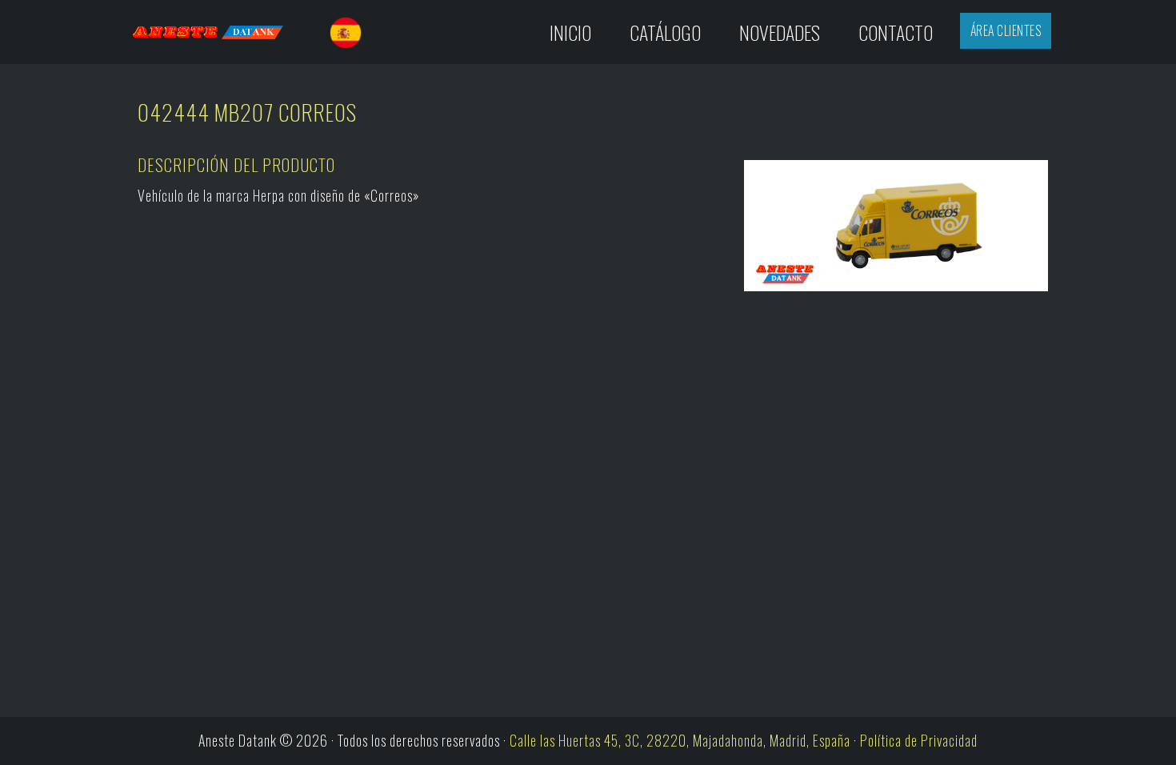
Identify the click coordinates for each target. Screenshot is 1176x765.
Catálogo (665, 32)
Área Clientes (1006, 30)
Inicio (570, 32)
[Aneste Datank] (223, 32)
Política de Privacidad (919, 740)
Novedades (779, 32)
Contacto (895, 32)
